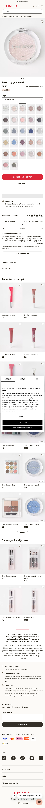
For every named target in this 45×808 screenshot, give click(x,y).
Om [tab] (37, 379)
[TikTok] (22, 758)
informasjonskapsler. (9, 411)
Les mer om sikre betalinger (25, 734)
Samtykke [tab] (8, 379)
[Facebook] (13, 758)
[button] (22, 47)
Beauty (4, 17)
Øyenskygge (27, 17)
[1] (21, 78)
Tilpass (21, 416)
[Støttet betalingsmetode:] (22, 741)
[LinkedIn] (41, 758)
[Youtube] (32, 758)
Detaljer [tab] (22, 379)
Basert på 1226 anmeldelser (33, 221)
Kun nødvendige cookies (22, 428)
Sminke (11, 17)
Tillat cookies (22, 422)
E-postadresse (7, 712)
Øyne (18, 17)
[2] (23, 78)
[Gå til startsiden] (11, 5)
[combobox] (22, 11)
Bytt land (24, 803)
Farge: (4, 96)
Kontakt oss (15, 799)
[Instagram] (4, 758)
